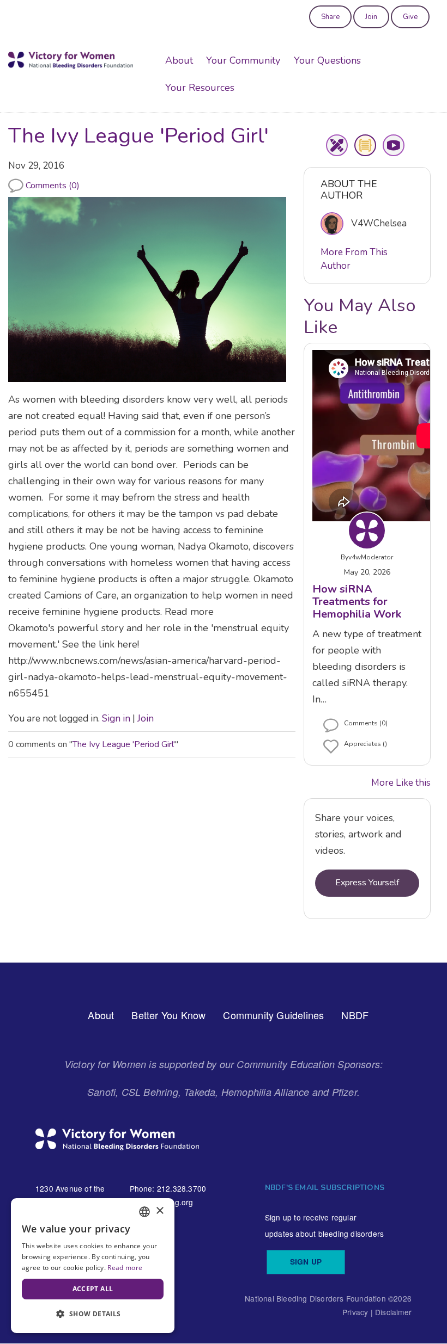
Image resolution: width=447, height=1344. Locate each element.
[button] (93, 1314)
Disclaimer (393, 1311)
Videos (393, 145)
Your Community (243, 60)
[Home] (70, 60)
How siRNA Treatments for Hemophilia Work (356, 601)
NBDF (355, 1015)
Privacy (355, 1311)
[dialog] (92, 1265)
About (179, 60)
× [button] (159, 1211)
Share (330, 17)
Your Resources (199, 87)
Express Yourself (367, 883)
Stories (365, 145)
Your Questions (327, 60)
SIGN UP (306, 1261)
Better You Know (168, 1015)
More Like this (401, 782)
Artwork (337, 145)
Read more (124, 1267)
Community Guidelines (273, 1015)
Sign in (116, 718)
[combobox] (144, 1211)
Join (371, 17)
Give (410, 17)
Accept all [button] (93, 1288)
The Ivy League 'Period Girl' (124, 744)
